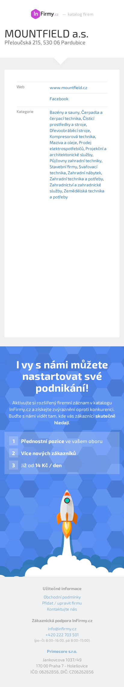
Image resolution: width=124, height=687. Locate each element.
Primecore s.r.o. (62, 651)
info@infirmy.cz (62, 628)
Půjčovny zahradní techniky (75, 160)
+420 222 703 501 (62, 634)
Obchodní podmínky (62, 596)
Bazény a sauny (64, 112)
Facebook (59, 98)
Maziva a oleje (63, 142)
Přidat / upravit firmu (62, 602)
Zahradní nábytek (84, 172)
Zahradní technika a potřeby (76, 178)
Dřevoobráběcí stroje (70, 130)
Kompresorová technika (72, 136)
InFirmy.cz (44, 14)
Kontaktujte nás (62, 609)
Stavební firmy (63, 166)
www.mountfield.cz (68, 87)
